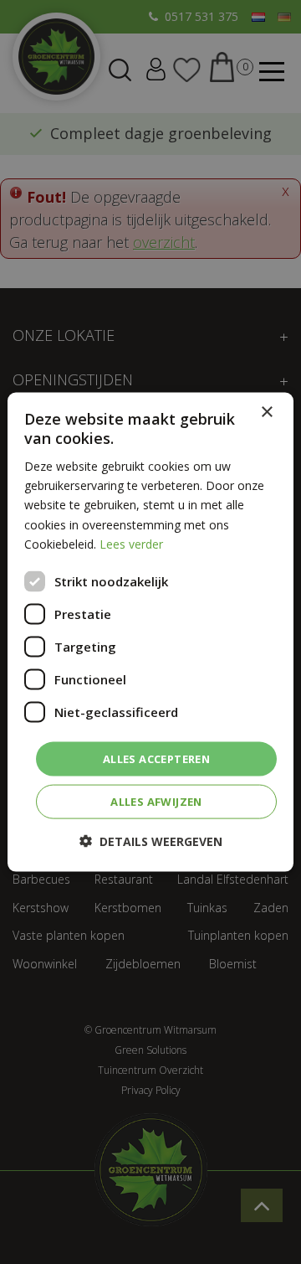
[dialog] (150, 632)
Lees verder (131, 543)
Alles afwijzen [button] (156, 801)
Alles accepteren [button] (156, 758)
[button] (150, 841)
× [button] (266, 411)
